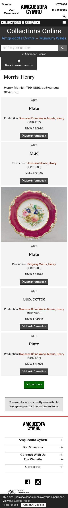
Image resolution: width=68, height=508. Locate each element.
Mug (34, 153)
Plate (34, 108)
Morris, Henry (55, 118)
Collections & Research (20, 22)
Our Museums (10, 12)
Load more (35, 384)
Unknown (33, 163)
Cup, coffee (34, 299)
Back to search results (19, 65)
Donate (6, 4)
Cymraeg (61, 3)
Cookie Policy (22, 500)
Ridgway (32, 264)
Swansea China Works (33, 118)
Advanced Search (35, 54)
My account (59, 9)
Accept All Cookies (33, 504)
